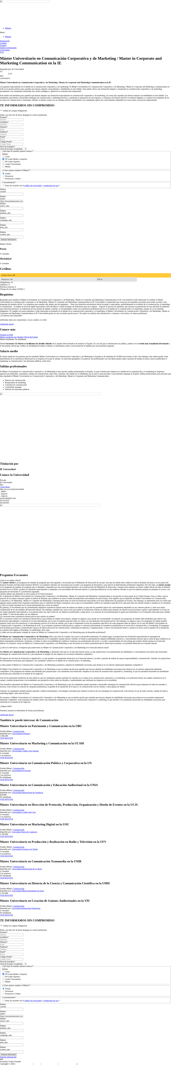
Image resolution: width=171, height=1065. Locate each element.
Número (4, 127)
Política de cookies (85, 1064)
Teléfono (4, 132)
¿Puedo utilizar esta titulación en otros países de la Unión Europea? (26, 594)
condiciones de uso (50, 185)
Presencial (9, 176)
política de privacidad (32, 185)
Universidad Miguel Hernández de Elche (28, 891)
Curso (7, 157)
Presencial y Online (13, 179)
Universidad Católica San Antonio (25, 751)
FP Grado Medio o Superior (16, 159)
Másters (8, 28)
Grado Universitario (13, 164)
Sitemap (37, 1064)
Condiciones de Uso (50, 1064)
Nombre (4, 117)
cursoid (3, 192)
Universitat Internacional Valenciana (26, 908)
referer (2, 199)
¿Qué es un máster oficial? (10, 580)
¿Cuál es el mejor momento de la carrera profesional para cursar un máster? (29, 605)
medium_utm (5, 213)
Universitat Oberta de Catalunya (24, 832)
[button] (85, 32)
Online (8, 174)
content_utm (5, 234)
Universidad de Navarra (21, 771)
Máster (7, 167)
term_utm (4, 227)
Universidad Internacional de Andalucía (27, 792)
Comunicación (18, 731)
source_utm (4, 206)
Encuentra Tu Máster (24, 1064)
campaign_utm (6, 220)
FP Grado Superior (12, 162)
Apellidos (4, 122)
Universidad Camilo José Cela (24, 812)
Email (3, 137)
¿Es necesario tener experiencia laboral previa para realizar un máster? (27, 616)
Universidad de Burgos (21, 734)
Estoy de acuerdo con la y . (32, 185)
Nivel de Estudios (7, 146)
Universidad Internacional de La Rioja (27, 869)
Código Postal (6, 142)
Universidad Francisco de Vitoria (25, 849)
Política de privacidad (67, 1064)
